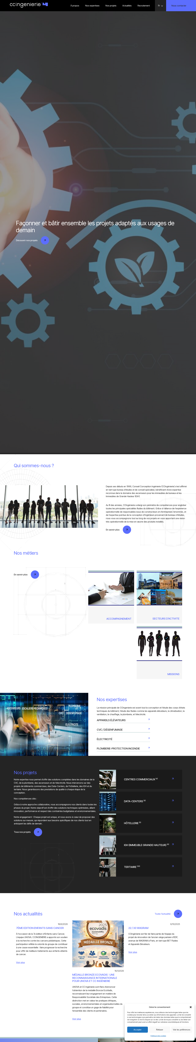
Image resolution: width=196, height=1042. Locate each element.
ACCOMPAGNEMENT (118, 618)
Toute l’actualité (163, 913)
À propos (75, 5)
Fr (159, 5)
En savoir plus (112, 529)
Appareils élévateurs (111, 720)
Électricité (104, 739)
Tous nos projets (22, 832)
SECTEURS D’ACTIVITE (166, 618)
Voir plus (20, 962)
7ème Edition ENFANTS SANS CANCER (40, 928)
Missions (173, 674)
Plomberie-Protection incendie (118, 748)
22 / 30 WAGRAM (138, 928)
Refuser (159, 1030)
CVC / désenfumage (110, 729)
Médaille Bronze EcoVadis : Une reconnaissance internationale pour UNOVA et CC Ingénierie (94, 978)
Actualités (127, 5)
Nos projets (110, 5)
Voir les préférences (181, 1030)
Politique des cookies (158, 1036)
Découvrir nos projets (26, 240)
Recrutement (144, 5)
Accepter (137, 1030)
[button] (190, 1007)
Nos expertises (92, 5)
